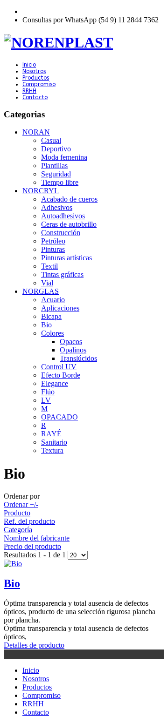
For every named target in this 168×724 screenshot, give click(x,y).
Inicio (29, 64)
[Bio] (84, 564)
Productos (35, 77)
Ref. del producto (29, 521)
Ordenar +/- (21, 504)
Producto (17, 513)
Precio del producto (32, 546)
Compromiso (39, 84)
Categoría (18, 530)
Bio (12, 583)
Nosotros (34, 71)
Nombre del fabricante (37, 538)
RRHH (29, 91)
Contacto (35, 97)
